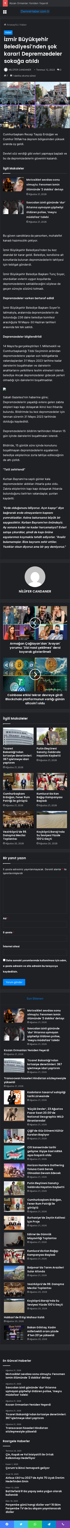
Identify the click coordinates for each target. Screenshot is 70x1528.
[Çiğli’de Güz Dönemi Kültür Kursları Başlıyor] (14, 1136)
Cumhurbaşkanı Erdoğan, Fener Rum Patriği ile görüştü (16, 797)
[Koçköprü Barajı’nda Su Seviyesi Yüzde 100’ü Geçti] (52, 819)
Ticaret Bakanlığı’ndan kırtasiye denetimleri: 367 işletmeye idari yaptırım (17, 756)
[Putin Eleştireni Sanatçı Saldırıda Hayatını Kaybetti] (52, 736)
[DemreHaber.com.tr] (35, 11)
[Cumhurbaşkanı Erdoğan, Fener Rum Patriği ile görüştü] (18, 781)
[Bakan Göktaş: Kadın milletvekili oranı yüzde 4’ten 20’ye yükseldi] (14, 1333)
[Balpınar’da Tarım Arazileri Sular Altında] (14, 1273)
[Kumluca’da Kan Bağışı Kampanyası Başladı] (52, 781)
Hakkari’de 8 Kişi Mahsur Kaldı (24, 1317)
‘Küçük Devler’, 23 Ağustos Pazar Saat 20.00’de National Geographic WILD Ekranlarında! (45, 1114)
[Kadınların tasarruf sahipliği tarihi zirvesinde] (14, 1097)
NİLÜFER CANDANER (20, 69)
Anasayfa (12, 24)
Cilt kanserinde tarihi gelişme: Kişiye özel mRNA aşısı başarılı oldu (44, 1151)
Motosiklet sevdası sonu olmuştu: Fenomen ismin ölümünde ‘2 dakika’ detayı (44, 184)
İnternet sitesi (11, 946)
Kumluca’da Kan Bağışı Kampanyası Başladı (50, 797)
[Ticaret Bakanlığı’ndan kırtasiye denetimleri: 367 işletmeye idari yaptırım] (18, 736)
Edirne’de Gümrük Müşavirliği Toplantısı (42, 1236)
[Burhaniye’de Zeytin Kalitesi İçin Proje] (14, 1223)
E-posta (8, 932)
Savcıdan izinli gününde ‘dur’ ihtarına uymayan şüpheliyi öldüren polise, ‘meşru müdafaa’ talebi (43, 1034)
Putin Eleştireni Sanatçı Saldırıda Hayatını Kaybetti (49, 752)
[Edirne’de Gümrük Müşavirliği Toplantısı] (14, 1239)
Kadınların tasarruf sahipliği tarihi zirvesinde (46, 1094)
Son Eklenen (35, 998)
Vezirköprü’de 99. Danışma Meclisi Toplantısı (15, 835)
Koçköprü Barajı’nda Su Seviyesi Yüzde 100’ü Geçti (51, 835)
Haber (23, 24)
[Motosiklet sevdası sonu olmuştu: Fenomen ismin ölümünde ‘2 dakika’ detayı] (13, 184)
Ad (5, 918)
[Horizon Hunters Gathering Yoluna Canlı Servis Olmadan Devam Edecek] (14, 1170)
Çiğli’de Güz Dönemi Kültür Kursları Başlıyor (45, 1132)
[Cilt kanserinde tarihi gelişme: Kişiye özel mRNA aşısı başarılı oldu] (14, 1152)
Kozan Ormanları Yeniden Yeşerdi (29, 3)
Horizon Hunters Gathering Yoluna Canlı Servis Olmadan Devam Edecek (45, 1169)
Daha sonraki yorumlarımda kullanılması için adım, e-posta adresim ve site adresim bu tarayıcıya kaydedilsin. (35, 966)
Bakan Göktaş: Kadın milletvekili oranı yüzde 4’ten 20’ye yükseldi (43, 1331)
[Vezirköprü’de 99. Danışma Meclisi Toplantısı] (18, 819)
